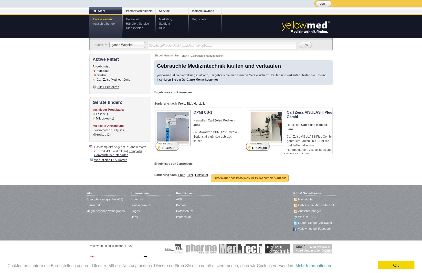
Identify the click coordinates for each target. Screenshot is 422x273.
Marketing (165, 19)
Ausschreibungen (104, 23)
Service (164, 11)
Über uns (137, 199)
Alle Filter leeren (108, 87)
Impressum (183, 217)
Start (101, 11)
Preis (181, 103)
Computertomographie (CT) (104, 199)
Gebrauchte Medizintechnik (316, 205)
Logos (135, 211)
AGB (179, 199)
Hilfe (162, 28)
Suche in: (101, 45)
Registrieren (200, 19)
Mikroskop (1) (105, 118)
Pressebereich (141, 205)
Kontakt (181, 205)
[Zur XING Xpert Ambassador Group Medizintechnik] (312, 248)
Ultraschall (93, 205)
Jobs (134, 217)
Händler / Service (137, 23)
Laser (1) (102, 114)
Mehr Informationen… (315, 265)
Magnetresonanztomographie (106, 211)
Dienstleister (134, 28)
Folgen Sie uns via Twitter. (315, 223)
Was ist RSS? (307, 217)
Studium (164, 23)
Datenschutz (184, 211)
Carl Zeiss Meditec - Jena (113, 79)
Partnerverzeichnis (139, 11)
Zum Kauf (103, 71)
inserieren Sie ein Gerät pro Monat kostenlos (188, 79)
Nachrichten (306, 199)
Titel (189, 103)
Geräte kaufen (102, 19)
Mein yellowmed (203, 11)
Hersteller (132, 19)
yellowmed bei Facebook (314, 228)
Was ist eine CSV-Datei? (110, 160)
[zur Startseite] (306, 26)
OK (396, 265)
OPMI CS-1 (202, 112)
